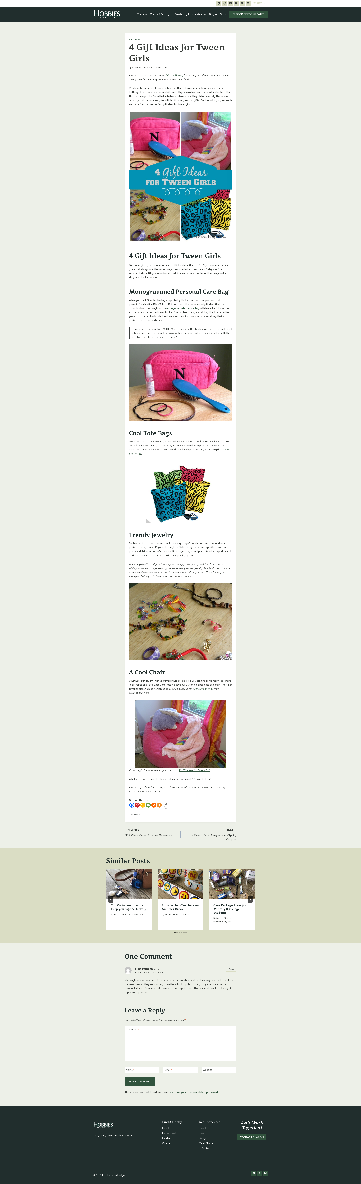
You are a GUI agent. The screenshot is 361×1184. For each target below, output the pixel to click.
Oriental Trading (174, 75)
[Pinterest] (236, 3)
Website (207, 1069)
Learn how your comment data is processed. (193, 1092)
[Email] (248, 3)
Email (168, 1069)
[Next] (250, 899)
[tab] (175, 932)
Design (202, 1138)
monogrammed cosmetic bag (182, 308)
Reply (231, 969)
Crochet (166, 1143)
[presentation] (129, 884)
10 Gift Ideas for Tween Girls (194, 770)
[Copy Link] (142, 805)
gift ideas (135, 814)
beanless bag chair (203, 688)
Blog (201, 1133)
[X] (259, 1173)
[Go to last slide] (110, 899)
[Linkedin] (242, 3)
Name (130, 1069)
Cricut (165, 1128)
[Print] (153, 805)
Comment (132, 1029)
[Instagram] (224, 3)
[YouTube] (230, 3)
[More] (159, 805)
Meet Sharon (206, 1143)
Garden (166, 1138)
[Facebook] (218, 3)
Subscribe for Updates (248, 14)
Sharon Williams (139, 67)
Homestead (169, 1133)
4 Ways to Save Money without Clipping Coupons (214, 835)
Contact (206, 1148)
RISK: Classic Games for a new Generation (148, 833)
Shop (223, 14)
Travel (202, 1128)
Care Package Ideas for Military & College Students (229, 909)
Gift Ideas (135, 39)
